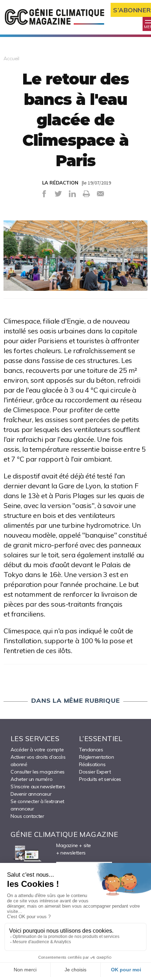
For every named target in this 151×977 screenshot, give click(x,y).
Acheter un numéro (31, 779)
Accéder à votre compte (37, 749)
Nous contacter (27, 816)
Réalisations (92, 764)
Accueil (11, 58)
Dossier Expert (95, 772)
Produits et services (100, 779)
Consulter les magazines (38, 772)
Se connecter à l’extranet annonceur (37, 805)
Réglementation (96, 757)
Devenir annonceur (31, 794)
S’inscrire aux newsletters (38, 786)
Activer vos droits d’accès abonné (38, 761)
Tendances (91, 749)
